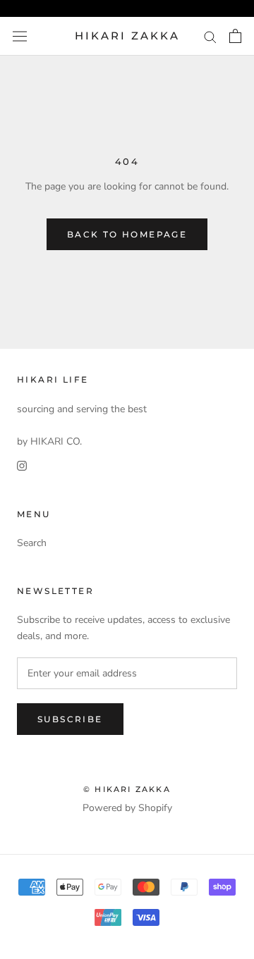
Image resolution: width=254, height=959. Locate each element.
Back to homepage (127, 234)
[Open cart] (235, 36)
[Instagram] (22, 465)
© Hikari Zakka (127, 789)
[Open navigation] (20, 36)
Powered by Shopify (127, 808)
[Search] (210, 36)
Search (32, 543)
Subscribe (70, 719)
